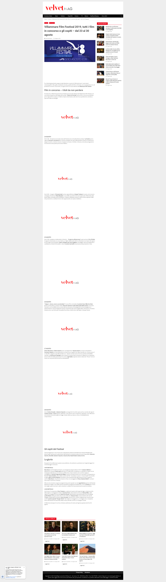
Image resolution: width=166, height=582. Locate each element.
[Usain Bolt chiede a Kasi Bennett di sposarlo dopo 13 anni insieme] (70, 549)
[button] (121, 16)
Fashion (63, 16)
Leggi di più (47, 541)
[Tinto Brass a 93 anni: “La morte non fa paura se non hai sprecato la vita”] (52, 526)
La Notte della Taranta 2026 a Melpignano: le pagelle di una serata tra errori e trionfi (113, 50)
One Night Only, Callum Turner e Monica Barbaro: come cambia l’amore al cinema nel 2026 (52, 557)
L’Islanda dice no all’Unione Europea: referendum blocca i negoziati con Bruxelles (113, 73)
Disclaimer (87, 572)
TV (82, 16)
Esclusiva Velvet (48, 16)
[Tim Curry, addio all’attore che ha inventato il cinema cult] (70, 526)
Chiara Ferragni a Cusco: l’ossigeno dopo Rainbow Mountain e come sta (112, 58)
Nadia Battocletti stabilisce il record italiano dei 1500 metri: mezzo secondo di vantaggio (113, 65)
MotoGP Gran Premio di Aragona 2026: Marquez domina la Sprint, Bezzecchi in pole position (113, 81)
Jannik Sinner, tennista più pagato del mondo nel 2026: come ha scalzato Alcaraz (112, 43)
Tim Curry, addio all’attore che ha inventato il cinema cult (69, 534)
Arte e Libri (104, 16)
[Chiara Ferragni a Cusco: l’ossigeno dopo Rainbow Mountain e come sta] (100, 58)
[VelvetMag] (59, 8)
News (56, 16)
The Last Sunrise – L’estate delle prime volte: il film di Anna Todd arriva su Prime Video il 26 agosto (87, 558)
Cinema (76, 16)
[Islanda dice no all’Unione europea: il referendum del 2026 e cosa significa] (100, 28)
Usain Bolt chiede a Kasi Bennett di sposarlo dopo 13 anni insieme (70, 557)
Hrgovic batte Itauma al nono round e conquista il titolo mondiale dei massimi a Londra (113, 35)
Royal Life (70, 16)
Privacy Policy (79, 572)
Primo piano (52, 23)
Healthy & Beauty (94, 16)
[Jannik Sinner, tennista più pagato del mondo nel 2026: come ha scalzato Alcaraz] (100, 43)
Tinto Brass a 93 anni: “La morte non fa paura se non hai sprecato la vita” (52, 535)
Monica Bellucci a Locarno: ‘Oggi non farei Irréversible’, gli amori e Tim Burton (87, 535)
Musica (86, 16)
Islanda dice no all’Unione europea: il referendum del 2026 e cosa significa (113, 28)
